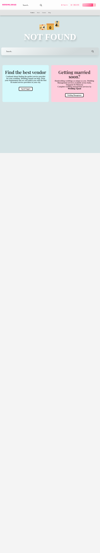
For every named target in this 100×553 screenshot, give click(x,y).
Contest (44, 12)
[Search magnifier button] (92, 51)
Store (38, 12)
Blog (49, 12)
